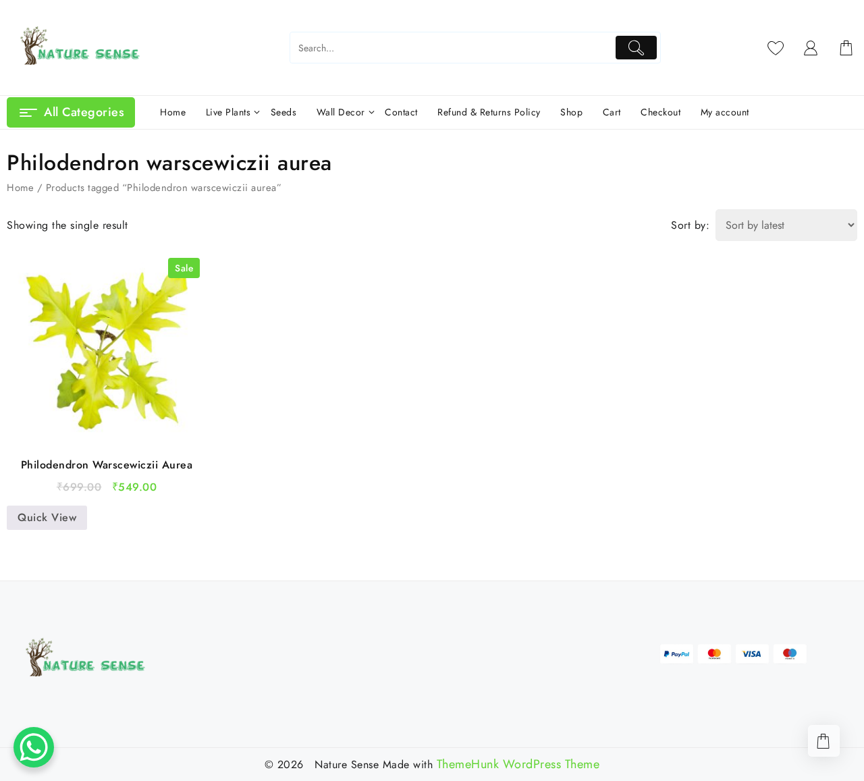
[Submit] (636, 47)
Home (20, 187)
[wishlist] (776, 48)
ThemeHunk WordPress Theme (518, 764)
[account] (811, 48)
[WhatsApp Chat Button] (34, 747)
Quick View (47, 517)
